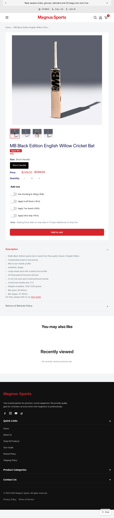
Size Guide (36, 297)
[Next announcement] (107, 3)
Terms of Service (26, 499)
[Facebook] (4, 413)
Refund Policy (9, 454)
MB (12, 153)
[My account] (100, 17)
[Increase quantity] (39, 178)
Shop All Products (11, 441)
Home (8, 27)
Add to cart (57, 232)
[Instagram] (10, 413)
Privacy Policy (9, 499)
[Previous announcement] (6, 3)
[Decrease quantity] (24, 178)
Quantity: (15, 178)
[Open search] (95, 17)
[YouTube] (16, 413)
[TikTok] (21, 413)
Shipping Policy (10, 460)
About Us (7, 435)
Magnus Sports (17, 394)
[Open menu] (7, 17)
